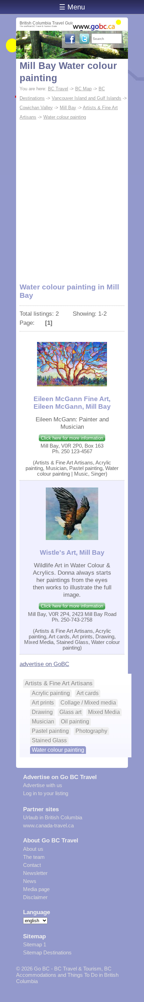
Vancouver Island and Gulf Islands (86, 98)
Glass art (70, 712)
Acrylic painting (51, 693)
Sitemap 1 (34, 944)
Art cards (88, 693)
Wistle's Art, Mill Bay (72, 552)
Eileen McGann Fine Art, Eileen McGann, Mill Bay (72, 402)
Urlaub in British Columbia (52, 817)
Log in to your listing (45, 793)
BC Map (83, 88)
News (29, 881)
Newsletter (35, 873)
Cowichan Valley (36, 107)
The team (34, 857)
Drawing (42, 712)
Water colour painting (64, 117)
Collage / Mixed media (88, 703)
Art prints (43, 703)
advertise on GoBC (44, 663)
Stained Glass (49, 740)
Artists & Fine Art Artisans (59, 683)
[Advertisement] (72, 197)
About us (33, 849)
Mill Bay (68, 107)
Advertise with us (42, 785)
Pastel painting (50, 731)
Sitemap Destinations (47, 952)
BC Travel (58, 88)
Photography (91, 731)
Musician (43, 721)
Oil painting (75, 721)
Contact (32, 865)
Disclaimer (35, 897)
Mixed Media (104, 712)
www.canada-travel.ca (48, 825)
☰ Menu (72, 7)
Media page (36, 889)
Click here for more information (72, 438)
